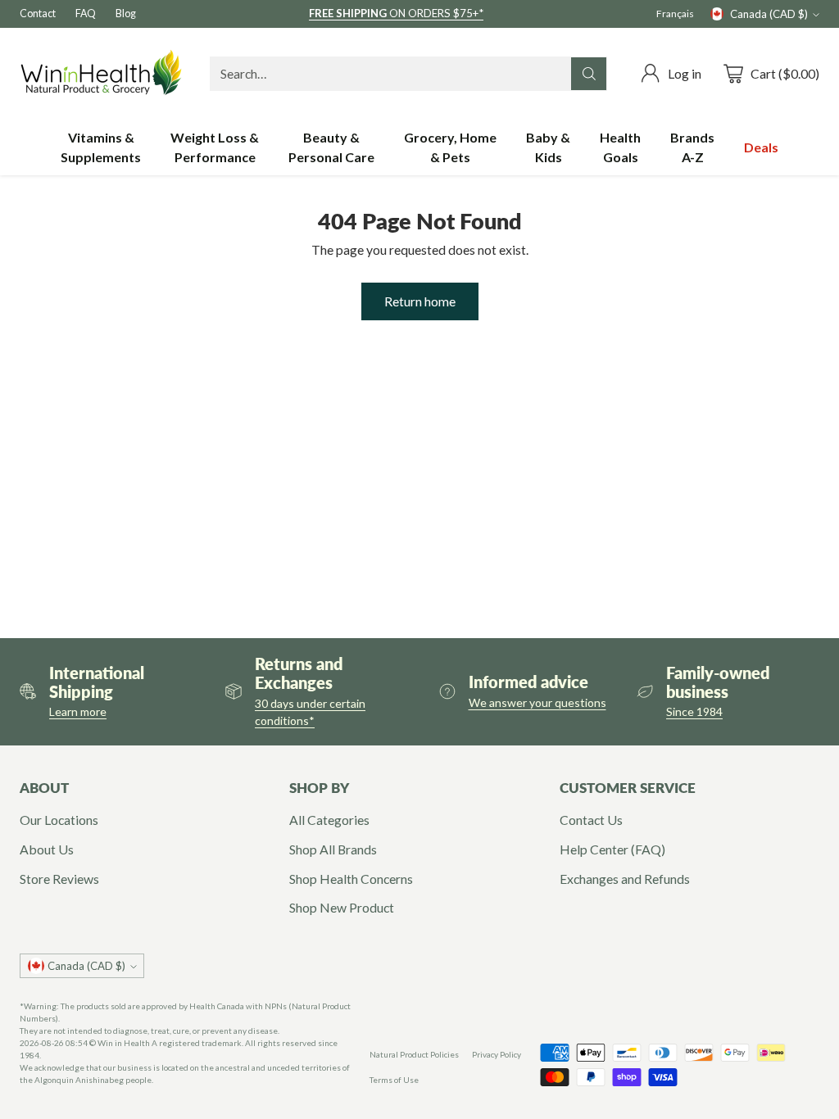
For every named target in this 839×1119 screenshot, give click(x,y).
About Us (47, 849)
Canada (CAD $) (769, 13)
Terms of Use (394, 1080)
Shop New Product (341, 907)
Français (675, 13)
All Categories (329, 819)
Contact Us (591, 819)
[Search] (589, 74)
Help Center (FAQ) (612, 849)
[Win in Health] (102, 73)
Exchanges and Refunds (625, 878)
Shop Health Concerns (351, 878)
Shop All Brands (333, 849)
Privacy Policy (496, 1054)
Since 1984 (694, 711)
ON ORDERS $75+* (396, 13)
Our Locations (59, 819)
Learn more (78, 711)
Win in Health (124, 1043)
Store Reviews (59, 878)
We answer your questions (537, 702)
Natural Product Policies (414, 1054)
